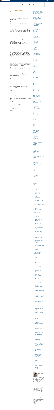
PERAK (34, 125)
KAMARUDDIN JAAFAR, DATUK (39, 314)
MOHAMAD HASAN (36, 90)
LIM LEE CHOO (35, 77)
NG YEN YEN (35, 107)
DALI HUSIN (34, 43)
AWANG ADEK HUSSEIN (36, 29)
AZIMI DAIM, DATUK (37, 209)
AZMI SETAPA (35, 34)
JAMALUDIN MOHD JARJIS (37, 61)
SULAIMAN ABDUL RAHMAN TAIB (38, 156)
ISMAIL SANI (35, 60)
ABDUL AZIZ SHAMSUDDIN (37, 10)
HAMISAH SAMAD (35, 52)
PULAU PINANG (35, 131)
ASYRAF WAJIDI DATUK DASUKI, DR (38, 317)
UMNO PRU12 (35, 174)
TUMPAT (34, 169)
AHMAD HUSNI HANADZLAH (37, 20)
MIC (33, 89)
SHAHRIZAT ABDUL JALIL (37, 151)
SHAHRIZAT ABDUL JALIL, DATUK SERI (38, 304)
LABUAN (34, 72)
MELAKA (34, 88)
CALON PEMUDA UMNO (36, 37)
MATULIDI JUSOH (35, 80)
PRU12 (34, 129)
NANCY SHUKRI (35, 106)
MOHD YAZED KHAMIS (36, 96)
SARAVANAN (35, 145)
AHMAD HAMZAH (35, 19)
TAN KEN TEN (35, 159)
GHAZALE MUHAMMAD (36, 50)
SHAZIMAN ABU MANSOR (37, 153)
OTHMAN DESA (35, 115)
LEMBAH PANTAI (35, 76)
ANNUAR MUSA (35, 26)
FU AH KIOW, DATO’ (37, 283)
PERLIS (34, 126)
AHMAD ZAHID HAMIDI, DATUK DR (38, 335)
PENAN (34, 124)
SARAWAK (34, 146)
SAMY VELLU (35, 144)
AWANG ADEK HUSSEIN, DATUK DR (38, 327)
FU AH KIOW (35, 47)
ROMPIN (34, 137)
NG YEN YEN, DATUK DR (38, 279)
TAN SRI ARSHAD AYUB (36, 161)
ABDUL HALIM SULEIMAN (37, 14)
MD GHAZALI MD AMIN (36, 85)
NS (33, 113)
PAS (33, 120)
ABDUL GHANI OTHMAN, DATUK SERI (38, 348)
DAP (33, 44)
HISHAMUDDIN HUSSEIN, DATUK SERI (38, 356)
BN (33, 35)
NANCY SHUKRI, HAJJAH (38, 286)
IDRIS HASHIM (35, 58)
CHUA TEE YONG (35, 42)
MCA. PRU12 (35, 83)
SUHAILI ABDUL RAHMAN (37, 155)
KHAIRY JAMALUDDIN (36, 70)
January (36, 368)
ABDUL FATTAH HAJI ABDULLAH (38, 12)
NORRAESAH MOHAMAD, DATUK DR (38, 292)
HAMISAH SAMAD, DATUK (38, 224)
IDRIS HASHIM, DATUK (38, 219)
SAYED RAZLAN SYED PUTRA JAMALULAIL (37, 149)
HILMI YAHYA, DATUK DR (38, 282)
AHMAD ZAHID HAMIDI (36, 24)
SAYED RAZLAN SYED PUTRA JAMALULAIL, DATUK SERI (39, 264)
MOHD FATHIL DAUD (36, 92)
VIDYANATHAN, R (37, 236)
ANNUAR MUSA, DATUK (38, 328)
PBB (33, 121)
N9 (33, 103)
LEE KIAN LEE (35, 74)
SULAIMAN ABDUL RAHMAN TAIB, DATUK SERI (39, 289)
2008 (35, 184)
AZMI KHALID (35, 32)
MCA (33, 82)
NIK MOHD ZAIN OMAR (36, 108)
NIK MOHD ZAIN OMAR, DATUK (39, 290)
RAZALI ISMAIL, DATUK (38, 222)
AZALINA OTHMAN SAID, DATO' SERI (38, 320)
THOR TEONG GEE (36, 166)
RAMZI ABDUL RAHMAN (37, 135)
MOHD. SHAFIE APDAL (36, 100)
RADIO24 (34, 132)
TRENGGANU (35, 168)
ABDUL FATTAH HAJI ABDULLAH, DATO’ (37, 361)
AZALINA (34, 30)
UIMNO (34, 170)
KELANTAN (34, 68)
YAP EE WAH (36, 203)
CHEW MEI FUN (35, 38)
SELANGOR (34, 150)
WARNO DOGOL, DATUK (38, 252)
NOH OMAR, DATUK (37, 339)
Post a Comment (12, 110)
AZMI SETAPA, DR (37, 220)
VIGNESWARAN (35, 176)
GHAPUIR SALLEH (35, 49)
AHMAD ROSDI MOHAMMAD (37, 23)
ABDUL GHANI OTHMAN (36, 13)
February (36, 367)
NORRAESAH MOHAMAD (37, 112)
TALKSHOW (34, 158)
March (36, 185)
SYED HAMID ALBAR (36, 157)
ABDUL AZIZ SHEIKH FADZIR (37, 11)
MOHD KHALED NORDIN (36, 95)
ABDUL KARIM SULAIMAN (37, 16)
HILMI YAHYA (35, 55)
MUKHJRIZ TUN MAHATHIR (37, 101)
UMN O (34, 171)
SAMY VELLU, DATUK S (38, 275)
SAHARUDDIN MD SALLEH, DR (39, 204)
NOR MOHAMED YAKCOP (37, 111)
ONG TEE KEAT (35, 114)
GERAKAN (34, 48)
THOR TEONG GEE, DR (38, 201)
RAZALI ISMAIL (35, 136)
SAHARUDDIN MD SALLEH (37, 141)
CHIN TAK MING (35, 40)
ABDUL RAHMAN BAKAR (37, 18)
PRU (33, 127)
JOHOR (34, 64)
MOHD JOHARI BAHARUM (37, 94)
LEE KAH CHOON (35, 73)
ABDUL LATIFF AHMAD (36, 17)
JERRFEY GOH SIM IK (36, 62)
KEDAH (34, 67)
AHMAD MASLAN (35, 22)
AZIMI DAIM (35, 31)
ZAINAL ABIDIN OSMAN (36, 180)
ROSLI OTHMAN (35, 138)
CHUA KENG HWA (35, 41)
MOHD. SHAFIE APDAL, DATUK (39, 343)
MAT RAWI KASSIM (36, 79)
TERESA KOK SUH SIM (36, 165)
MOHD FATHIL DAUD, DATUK (38, 250)
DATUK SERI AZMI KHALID (38, 365)
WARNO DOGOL (35, 177)
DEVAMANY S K (35, 46)
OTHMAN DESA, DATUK (38, 199)
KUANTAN (34, 71)
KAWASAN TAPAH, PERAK (38, 266)
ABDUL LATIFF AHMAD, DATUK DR (38, 330)
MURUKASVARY (35, 102)
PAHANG (34, 118)
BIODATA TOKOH (27, 4)
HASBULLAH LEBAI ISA (36, 54)
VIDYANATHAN (35, 175)
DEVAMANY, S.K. (37, 318)
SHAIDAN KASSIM (35, 152)
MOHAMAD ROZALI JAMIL (37, 91)
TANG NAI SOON (35, 162)
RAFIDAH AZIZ (35, 133)
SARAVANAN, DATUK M (38, 267)
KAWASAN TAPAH (35, 66)
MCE (33, 84)
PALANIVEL (34, 119)
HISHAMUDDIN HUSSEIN (36, 56)
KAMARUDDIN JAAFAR (36, 65)
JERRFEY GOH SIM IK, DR (38, 262)
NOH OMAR (34, 109)
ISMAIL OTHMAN (35, 59)
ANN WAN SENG (35, 25)
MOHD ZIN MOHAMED (36, 97)
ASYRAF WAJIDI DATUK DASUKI (38, 28)
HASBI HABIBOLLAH (36, 53)
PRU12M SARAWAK (36, 130)
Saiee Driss (41, 373)
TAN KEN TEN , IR (37, 189)
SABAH (34, 139)
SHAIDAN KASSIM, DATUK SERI (39, 272)
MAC (33, 78)
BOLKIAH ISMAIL (35, 36)
